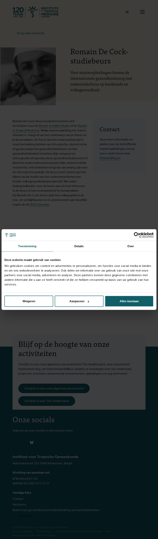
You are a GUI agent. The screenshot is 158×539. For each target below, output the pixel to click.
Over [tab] (130, 246)
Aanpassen (76, 301)
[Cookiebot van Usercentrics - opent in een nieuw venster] (137, 235)
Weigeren (29, 301)
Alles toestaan (129, 301)
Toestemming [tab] (27, 246)
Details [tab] (79, 246)
